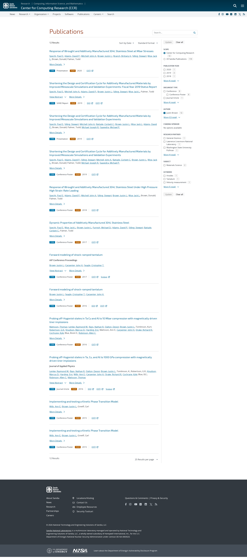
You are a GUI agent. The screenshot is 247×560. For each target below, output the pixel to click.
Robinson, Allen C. (87, 333)
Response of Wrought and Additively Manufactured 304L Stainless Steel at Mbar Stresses (101, 51)
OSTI (89, 70)
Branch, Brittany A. (122, 56)
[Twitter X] (240, 14)
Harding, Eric (92, 330)
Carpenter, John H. (74, 265)
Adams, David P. (72, 56)
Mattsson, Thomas (58, 326)
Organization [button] (40, 14)
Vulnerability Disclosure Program (143, 550)
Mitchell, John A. (88, 56)
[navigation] (127, 43)
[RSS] (244, 14)
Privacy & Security (159, 498)
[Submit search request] (194, 32)
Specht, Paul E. (56, 56)
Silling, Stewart (139, 56)
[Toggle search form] (235, 6)
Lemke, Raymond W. (78, 326)
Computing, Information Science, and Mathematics (58, 3)
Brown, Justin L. (105, 56)
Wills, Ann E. (79, 374)
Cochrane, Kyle (56, 333)
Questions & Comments (136, 498)
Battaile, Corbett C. (105, 124)
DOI (88, 103)
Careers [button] (97, 14)
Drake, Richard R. (144, 330)
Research (25, 3)
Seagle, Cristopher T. (94, 265)
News (12, 14)
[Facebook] (218, 14)
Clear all (180, 42)
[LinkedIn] (235, 14)
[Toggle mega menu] (242, 6)
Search (110, 14)
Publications (84, 14)
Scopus (104, 277)
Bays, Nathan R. (96, 326)
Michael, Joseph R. (90, 127)
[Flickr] (231, 14)
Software (69, 14)
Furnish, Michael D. (102, 227)
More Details (56, 64)
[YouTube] (227, 14)
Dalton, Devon (112, 326)
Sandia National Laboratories (58, 530)
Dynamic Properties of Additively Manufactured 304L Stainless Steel (89, 222)
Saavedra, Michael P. (110, 127)
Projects (57, 14)
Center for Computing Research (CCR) (49, 8)
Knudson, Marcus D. (75, 330)
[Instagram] (223, 14)
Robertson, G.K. (57, 330)
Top (239, 557)
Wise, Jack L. (134, 91)
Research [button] (23, 14)
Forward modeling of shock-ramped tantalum (76, 254)
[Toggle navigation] (5, 14)
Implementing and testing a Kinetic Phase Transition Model (83, 401)
